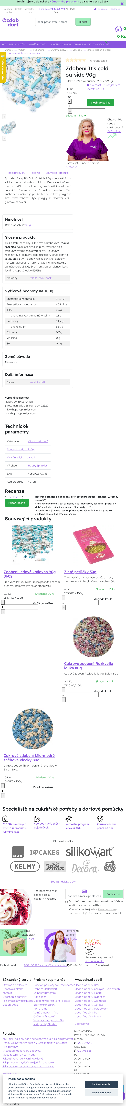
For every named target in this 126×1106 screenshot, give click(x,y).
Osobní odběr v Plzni (87, 1012)
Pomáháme (40, 1008)
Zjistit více (28, 938)
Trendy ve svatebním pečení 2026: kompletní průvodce (34, 1042)
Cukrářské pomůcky (38, 44)
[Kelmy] (25, 866)
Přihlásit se (113, 894)
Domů (8, 49)
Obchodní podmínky (14, 996)
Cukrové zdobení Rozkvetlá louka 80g (88, 665)
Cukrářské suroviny (61, 44)
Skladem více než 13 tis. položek (52, 1000)
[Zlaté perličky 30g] (93, 545)
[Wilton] (55, 866)
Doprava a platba (8, 10)
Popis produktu (16, 172)
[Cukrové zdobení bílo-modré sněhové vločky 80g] (32, 728)
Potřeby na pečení (17, 44)
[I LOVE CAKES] (45, 852)
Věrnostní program (29, 10)
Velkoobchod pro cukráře (48, 1020)
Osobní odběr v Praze (88, 1016)
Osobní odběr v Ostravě (89, 1004)
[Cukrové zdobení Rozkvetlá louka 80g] (93, 636)
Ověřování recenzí (43, 1016)
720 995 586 (84, 1050)
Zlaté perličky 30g (80, 572)
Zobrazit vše (82, 1023)
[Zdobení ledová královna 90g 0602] (32, 545)
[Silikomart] (89, 852)
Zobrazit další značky (63, 881)
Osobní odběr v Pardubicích (91, 1008)
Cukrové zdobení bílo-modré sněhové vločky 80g (29, 757)
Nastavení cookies (101, 1092)
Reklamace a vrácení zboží (17, 1000)
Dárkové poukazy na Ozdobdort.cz (54, 985)
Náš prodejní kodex (45, 1024)
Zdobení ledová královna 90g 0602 (30, 574)
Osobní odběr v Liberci (88, 992)
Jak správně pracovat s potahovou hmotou (28, 1066)
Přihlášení (102, 9)
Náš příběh (39, 996)
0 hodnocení (98, 60)
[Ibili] (18, 852)
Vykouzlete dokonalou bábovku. (21, 1050)
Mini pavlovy (10, 1046)
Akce (4, 44)
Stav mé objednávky (14, 985)
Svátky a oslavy (58, 49)
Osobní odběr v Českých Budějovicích (97, 988)
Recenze (36, 172)
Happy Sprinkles (38, 465)
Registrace (115, 9)
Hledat (83, 21)
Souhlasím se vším (101, 1084)
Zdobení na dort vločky (20, 449)
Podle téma (38, 49)
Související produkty (57, 172)
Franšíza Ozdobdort (45, 988)
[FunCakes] (109, 866)
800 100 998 (31, 965)
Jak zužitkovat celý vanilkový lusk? (22, 1058)
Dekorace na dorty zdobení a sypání (91, 44)
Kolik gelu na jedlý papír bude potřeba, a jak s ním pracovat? (38, 1038)
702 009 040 (84, 1042)
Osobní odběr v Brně (87, 985)
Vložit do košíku (101, 102)
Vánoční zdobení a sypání (98, 49)
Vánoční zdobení (38, 441)
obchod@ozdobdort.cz (53, 965)
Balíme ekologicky (44, 1004)
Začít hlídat (114, 131)
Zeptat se (71, 167)
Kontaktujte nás (94, 961)
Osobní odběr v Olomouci (90, 1000)
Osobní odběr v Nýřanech (90, 996)
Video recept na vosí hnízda (18, 1054)
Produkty (21, 49)
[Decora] (84, 866)
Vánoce (76, 49)
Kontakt (18, 9)
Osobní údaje (10, 1004)
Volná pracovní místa (45, 1012)
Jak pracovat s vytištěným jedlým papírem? (28, 1062)
